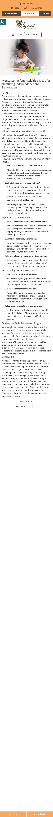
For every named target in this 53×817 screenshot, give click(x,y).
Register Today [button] (29, 13)
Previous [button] (20, 406)
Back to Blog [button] (26, 402)
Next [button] (34, 406)
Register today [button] (32, 34)
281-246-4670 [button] (28, 4)
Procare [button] (45, 13)
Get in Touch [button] (39, 814)
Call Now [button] (13, 814)
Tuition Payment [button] (11, 13)
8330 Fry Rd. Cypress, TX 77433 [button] (28, 8)
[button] (3, 22)
